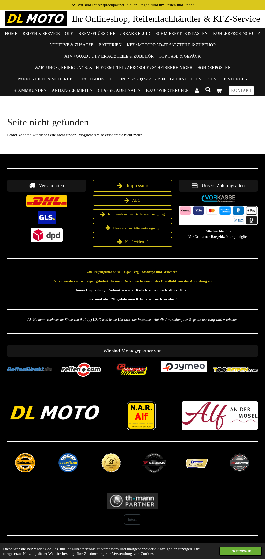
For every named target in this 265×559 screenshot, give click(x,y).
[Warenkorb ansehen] (219, 90)
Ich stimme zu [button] (240, 551)
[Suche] (207, 90)
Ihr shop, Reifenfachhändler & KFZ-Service (166, 19)
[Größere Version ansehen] (46, 201)
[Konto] (197, 90)
